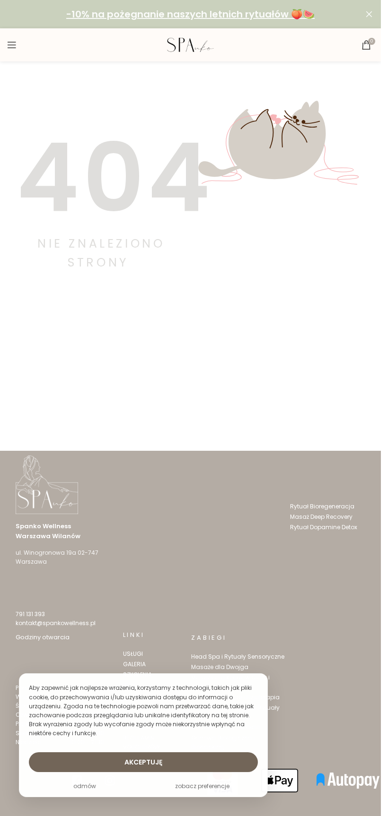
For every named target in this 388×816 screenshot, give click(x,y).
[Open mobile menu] (11, 44)
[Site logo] (190, 44)
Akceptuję (143, 762)
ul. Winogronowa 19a (46, 553)
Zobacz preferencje (202, 786)
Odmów (84, 786)
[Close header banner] (369, 14)
